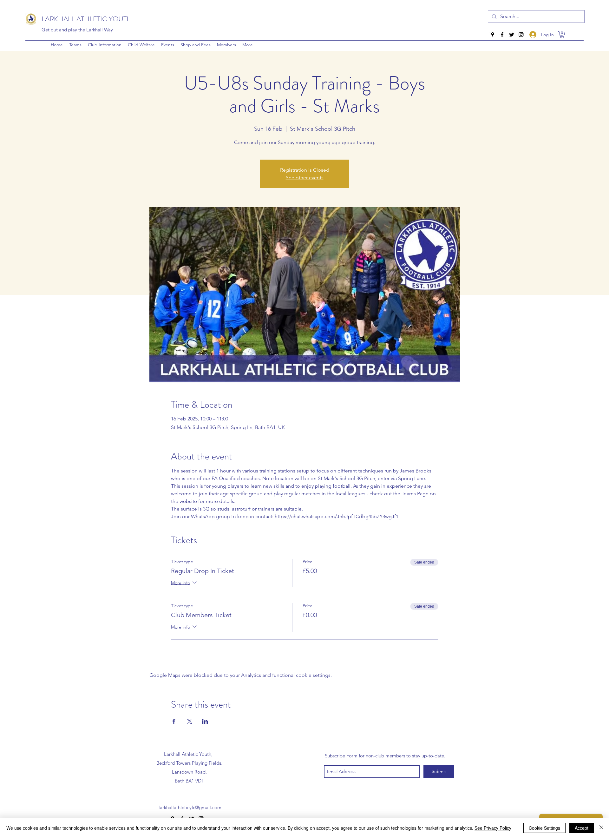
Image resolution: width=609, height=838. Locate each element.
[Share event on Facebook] (174, 721)
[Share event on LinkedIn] (205, 721)
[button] (105, 44)
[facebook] (502, 34)
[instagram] (521, 34)
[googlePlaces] (492, 34)
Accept (581, 828)
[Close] (601, 828)
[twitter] (511, 34)
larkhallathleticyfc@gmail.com (190, 807)
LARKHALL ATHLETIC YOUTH (87, 19)
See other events (305, 178)
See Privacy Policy (493, 828)
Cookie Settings (544, 828)
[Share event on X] (190, 721)
